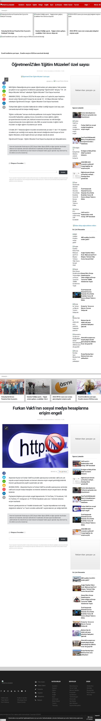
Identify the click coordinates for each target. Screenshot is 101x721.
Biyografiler (90, 690)
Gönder (63, 172)
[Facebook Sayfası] (2, 691)
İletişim (39, 700)
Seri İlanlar (73, 701)
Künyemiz (40, 696)
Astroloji (89, 694)
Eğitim (35, 5)
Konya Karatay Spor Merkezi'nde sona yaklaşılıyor (87, 356)
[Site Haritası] (22, 691)
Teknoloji (55, 705)
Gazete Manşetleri (75, 705)
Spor (51, 5)
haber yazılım (69, 714)
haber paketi (53, 714)
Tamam (90, 719)
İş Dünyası (58, 5)
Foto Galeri (41, 682)
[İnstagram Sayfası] (8, 691)
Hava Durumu (74, 686)
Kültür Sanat (68, 5)
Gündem (21, 5)
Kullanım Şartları (22, 698)
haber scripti (61, 714)
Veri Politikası (5, 702)
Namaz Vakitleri (74, 690)
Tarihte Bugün (74, 697)
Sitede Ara (90, 686)
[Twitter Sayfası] (5, 691)
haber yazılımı (45, 714)
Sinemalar (73, 699)
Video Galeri (41, 685)
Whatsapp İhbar (22, 700)
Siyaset (28, 5)
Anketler (89, 688)
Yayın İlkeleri (4, 700)
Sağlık (46, 5)
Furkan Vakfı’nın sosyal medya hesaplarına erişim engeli (88, 127)
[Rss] (19, 691)
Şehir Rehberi (74, 703)
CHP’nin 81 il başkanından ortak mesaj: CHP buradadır (88, 214)
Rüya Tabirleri (91, 692)
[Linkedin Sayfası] (15, 691)
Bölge (41, 5)
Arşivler (40, 693)
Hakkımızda (4, 698)
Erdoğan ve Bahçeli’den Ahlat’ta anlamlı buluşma (88, 153)
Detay (91, 717)
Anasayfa (4, 10)
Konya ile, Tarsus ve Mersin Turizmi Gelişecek (87, 308)
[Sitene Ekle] (26, 691)
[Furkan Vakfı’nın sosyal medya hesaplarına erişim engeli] (35, 446)
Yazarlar (40, 689)
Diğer (87, 5)
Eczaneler (73, 692)
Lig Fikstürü (73, 694)
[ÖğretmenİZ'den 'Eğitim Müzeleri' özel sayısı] (35, 76)
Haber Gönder (21, 702)
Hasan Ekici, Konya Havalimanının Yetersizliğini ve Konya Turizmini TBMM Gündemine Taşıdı (88, 277)
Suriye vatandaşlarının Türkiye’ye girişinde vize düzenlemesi (88, 115)
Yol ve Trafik (73, 688)
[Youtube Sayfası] (12, 691)
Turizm (76, 5)
